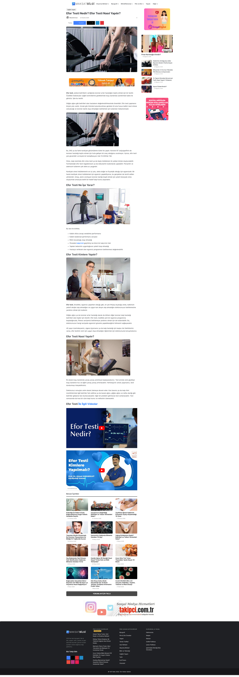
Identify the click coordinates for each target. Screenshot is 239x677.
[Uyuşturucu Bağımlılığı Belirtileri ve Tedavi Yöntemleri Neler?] (102, 505)
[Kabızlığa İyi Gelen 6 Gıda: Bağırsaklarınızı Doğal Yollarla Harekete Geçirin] (77, 505)
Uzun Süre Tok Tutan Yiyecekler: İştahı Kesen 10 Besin (125, 560)
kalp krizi (80, 243)
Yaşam (148, 4)
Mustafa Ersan (74, 17)
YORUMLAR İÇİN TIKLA (102, 594)
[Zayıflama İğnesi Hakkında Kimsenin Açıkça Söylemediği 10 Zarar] (126, 505)
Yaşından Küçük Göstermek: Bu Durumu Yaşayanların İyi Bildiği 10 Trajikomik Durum (76, 537)
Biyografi (114, 4)
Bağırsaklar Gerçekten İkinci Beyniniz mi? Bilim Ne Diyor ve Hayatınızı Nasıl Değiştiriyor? (77, 582)
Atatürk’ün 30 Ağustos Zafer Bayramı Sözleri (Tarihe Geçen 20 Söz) (162, 63)
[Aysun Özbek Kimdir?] (146, 89)
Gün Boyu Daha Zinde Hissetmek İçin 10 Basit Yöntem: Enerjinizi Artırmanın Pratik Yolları (101, 583)
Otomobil (122, 663)
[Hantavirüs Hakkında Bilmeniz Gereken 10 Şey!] (102, 527)
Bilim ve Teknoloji (125, 651)
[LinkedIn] (97, 23)
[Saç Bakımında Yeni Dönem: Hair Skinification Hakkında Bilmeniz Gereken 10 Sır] (77, 550)
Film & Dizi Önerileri (125, 635)
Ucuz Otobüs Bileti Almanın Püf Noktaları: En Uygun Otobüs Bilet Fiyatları (102, 655)
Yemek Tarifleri (124, 641)
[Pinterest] (102, 23)
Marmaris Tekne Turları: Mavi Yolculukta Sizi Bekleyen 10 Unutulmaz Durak (101, 648)
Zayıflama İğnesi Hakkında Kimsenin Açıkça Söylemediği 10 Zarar (125, 514)
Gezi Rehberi (123, 645)
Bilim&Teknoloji (126, 4)
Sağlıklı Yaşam (71, 9)
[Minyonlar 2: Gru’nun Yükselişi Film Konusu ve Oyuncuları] (146, 72)
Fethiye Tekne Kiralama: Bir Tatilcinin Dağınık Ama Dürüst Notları (102, 641)
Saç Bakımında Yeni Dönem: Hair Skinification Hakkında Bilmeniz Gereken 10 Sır (76, 560)
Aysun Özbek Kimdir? (160, 86)
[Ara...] (161, 4)
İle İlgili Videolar (88, 403)
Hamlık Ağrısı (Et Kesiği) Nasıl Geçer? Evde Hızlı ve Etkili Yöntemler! (101, 560)
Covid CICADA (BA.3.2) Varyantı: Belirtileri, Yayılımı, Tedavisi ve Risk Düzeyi (125, 582)
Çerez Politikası (150, 645)
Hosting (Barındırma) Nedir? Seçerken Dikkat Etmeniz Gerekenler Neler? (101, 662)
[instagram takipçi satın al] (119, 608)
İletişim (148, 635)
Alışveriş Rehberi (102, 4)
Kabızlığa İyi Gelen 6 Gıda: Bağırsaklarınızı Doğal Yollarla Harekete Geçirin (76, 514)
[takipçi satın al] (102, 82)
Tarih (121, 657)
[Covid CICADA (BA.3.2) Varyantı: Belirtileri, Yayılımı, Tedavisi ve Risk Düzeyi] (126, 573)
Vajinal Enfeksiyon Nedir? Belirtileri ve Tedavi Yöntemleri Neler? (126, 537)
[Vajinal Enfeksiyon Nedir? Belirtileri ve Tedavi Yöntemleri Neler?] (126, 527)
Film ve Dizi (138, 4)
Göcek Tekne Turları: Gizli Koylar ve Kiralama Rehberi (101, 635)
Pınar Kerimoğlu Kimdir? (151, 55)
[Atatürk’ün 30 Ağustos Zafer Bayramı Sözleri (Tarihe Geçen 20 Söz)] (146, 63)
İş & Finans (123, 660)
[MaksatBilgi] (83, 4)
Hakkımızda (149, 632)
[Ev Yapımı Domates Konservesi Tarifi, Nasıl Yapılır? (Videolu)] (146, 80)
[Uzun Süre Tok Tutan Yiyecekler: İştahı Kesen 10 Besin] (126, 550)
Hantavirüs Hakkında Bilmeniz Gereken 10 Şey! (101, 536)
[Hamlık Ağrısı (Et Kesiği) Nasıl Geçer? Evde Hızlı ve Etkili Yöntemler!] (102, 550)
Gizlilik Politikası (151, 641)
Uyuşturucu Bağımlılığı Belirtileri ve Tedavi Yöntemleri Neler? (101, 514)
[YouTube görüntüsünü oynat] (101, 428)
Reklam (148, 638)
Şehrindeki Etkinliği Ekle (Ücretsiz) (153, 649)
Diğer (154, 4)
